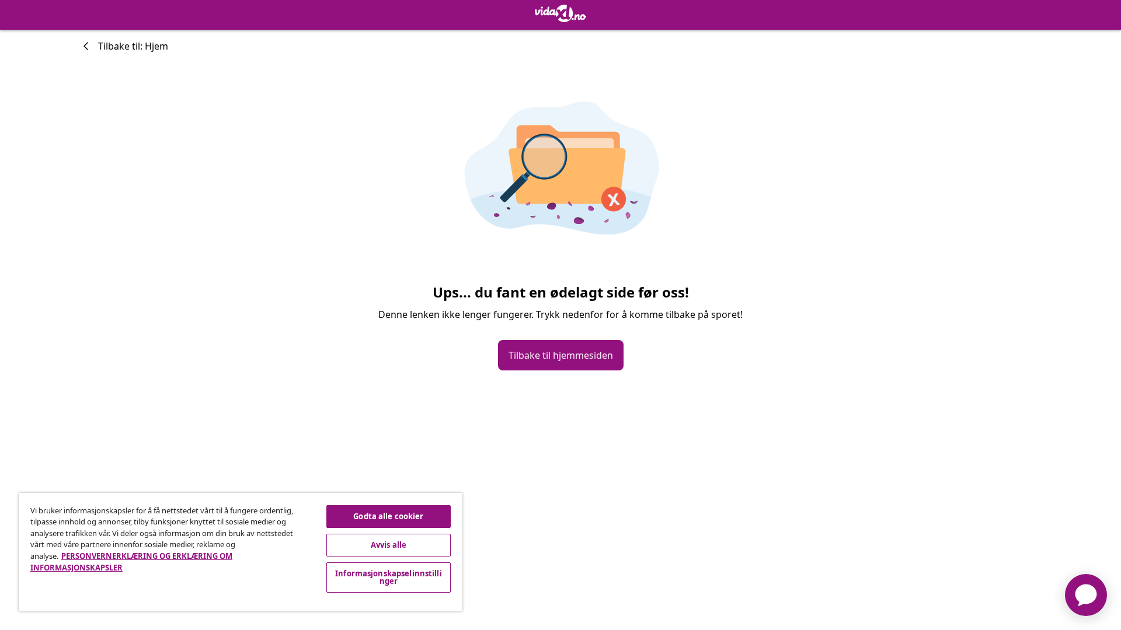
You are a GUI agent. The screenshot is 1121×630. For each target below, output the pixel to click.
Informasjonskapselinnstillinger (388, 577)
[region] (240, 552)
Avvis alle (388, 545)
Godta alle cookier (388, 516)
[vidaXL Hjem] (560, 13)
